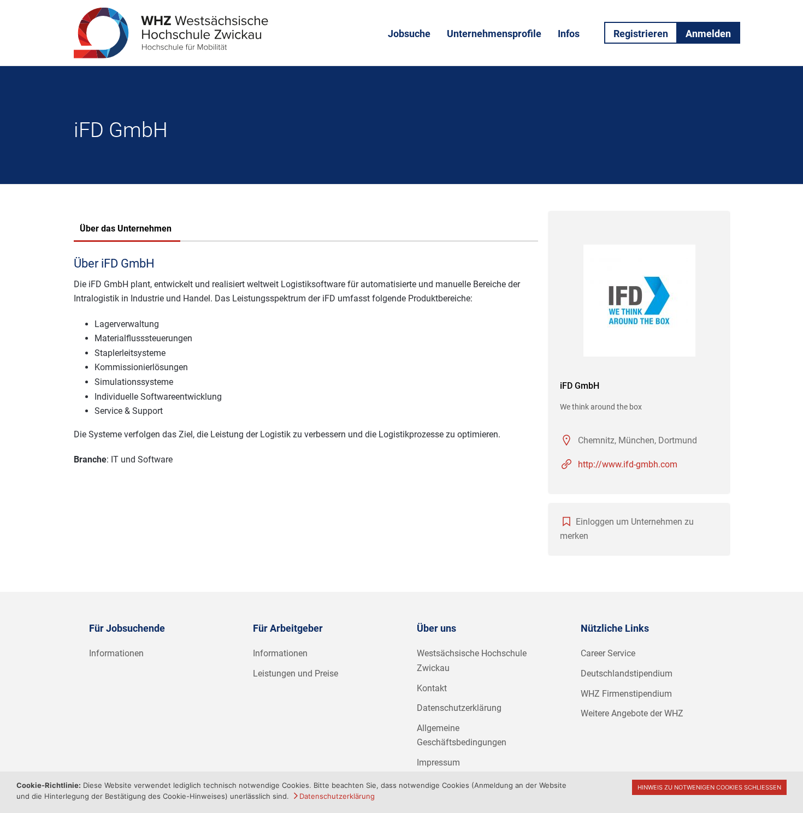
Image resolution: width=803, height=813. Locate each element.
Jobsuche (409, 33)
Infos (569, 33)
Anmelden (708, 33)
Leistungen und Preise (295, 673)
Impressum (438, 762)
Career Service (608, 653)
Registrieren (640, 33)
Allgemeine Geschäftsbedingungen (461, 735)
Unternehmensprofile (494, 33)
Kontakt (432, 688)
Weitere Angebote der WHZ (632, 713)
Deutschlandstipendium (626, 673)
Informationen (116, 653)
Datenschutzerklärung (459, 708)
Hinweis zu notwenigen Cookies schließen (709, 787)
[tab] (125, 229)
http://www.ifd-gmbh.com (627, 464)
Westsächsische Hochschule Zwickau (472, 660)
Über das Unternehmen (126, 228)
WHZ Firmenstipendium (626, 694)
